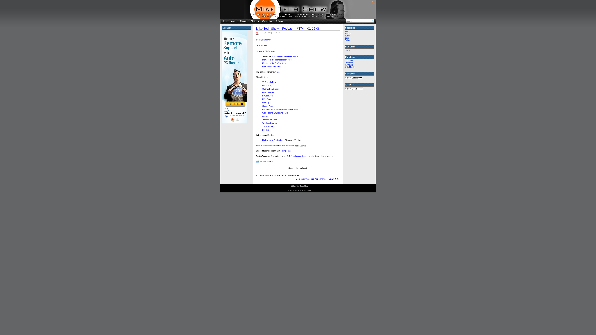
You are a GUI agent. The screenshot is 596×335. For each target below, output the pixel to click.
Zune (347, 38)
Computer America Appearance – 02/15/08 (317, 179)
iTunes (347, 36)
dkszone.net (306, 190)
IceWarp (265, 103)
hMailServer (267, 99)
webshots (266, 116)
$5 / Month (349, 65)
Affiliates (255, 21)
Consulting (267, 21)
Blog (346, 31)
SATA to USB (267, 126)
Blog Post (270, 161)
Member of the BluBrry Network (275, 63)
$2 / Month (349, 63)
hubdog (265, 130)
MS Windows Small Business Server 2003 (280, 109)
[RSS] (373, 2)
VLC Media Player (270, 82)
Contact (243, 21)
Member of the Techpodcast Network (277, 60)
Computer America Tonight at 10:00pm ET (278, 175)
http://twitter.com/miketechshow (285, 56)
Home (225, 21)
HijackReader (268, 92)
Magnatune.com (300, 145)
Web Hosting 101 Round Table (275, 113)
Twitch (347, 50)
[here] (278, 72)
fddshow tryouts (268, 86)
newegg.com (267, 96)
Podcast (348, 34)
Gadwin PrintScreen (270, 89)
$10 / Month (349, 67)
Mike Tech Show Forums (272, 67)
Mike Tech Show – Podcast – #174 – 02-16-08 (288, 28)
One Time (349, 61)
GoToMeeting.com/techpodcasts (300, 156)
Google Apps (267, 106)
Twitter (347, 40)
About (234, 21)
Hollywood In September (272, 140)
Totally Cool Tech (269, 120)
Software (279, 21)
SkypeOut (286, 151)
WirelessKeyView (269, 123)
